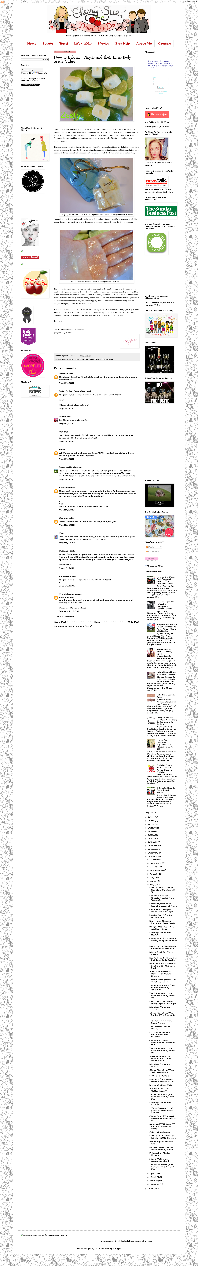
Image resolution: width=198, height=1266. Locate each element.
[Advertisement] (31, 205)
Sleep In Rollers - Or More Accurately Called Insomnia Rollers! (167, 720)
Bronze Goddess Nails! (160, 1085)
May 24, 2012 (66, 383)
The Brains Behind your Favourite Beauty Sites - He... (162, 995)
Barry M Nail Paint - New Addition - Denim (161, 928)
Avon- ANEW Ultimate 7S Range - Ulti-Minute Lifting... (162, 973)
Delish (71, 359)
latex (97, 1248)
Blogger (117, 1248)
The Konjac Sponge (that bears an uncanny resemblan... (162, 987)
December (155, 859)
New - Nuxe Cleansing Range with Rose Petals (162, 922)
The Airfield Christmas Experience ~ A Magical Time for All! (165, 744)
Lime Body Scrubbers (84, 359)
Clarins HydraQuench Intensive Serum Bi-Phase (163, 904)
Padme (62, 416)
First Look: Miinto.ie (159, 1076)
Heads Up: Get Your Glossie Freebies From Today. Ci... (161, 898)
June (152, 881)
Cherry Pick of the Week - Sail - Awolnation (162, 1071)
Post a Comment (65, 616)
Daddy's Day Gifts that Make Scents (160, 916)
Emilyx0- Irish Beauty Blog (72, 391)
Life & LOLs (83, 43)
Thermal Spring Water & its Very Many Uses (162, 980)
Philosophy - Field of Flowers (160, 1154)
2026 (151, 817)
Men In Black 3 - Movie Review (161, 953)
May (152, 884)
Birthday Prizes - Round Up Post (165, 766)
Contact (164, 43)
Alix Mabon (65, 487)
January (154, 1184)
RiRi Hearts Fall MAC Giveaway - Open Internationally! (165, 652)
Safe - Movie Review (159, 1132)
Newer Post (60, 622)
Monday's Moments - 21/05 (160, 1008)
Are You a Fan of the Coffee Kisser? (159, 1090)
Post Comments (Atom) (80, 626)
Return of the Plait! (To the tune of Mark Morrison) (162, 947)
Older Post (133, 622)
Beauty (48, 43)
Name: (155, 77)
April (152, 1173)
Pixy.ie (69, 132)
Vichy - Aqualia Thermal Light (161, 1142)
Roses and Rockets (68, 467)
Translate (42, 73)
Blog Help (123, 43)
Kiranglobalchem (67, 594)
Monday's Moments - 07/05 (160, 1103)
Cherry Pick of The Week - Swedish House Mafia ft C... (162, 1118)
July (152, 877)
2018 (151, 835)
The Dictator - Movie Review (159, 1027)
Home (31, 43)
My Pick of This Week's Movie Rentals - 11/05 (161, 1080)
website (108, 315)
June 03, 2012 (67, 586)
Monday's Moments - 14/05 (160, 1065)
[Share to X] (85, 356)
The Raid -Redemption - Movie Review (161, 1022)
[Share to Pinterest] (90, 356)
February (154, 1180)
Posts (151, 547)
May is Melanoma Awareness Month (159, 1160)
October (154, 867)
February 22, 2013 (69, 611)
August (154, 874)
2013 (151, 853)
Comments (154, 551)
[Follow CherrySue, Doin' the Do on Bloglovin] (30, 245)
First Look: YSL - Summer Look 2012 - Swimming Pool (162, 965)
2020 (151, 828)
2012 (151, 856)
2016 (151, 842)
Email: (155, 82)
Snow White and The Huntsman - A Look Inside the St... (160, 1058)
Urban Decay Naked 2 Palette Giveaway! (166, 673)
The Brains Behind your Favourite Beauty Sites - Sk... (162, 1050)
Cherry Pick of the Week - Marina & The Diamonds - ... (163, 1015)
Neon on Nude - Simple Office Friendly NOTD (161, 1148)
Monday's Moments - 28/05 (160, 933)
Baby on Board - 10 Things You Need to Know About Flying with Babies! (167, 627)
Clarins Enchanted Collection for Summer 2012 (162, 1042)
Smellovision (107, 359)
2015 (151, 846)
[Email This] (81, 356)
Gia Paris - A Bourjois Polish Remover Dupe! (161, 910)
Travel (63, 43)
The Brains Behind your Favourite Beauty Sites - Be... (162, 1096)
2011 (151, 1188)
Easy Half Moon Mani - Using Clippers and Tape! (162, 1002)
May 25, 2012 (67, 525)
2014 (151, 849)
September (155, 870)
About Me (144, 43)
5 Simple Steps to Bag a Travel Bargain (166, 790)
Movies (103, 43)
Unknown (63, 373)
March (153, 1177)
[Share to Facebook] (88, 356)
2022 (151, 824)
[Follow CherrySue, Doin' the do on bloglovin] (151, 560)
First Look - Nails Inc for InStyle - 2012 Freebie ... (162, 1137)
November (155, 863)
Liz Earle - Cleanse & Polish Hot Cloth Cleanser (159, 1034)
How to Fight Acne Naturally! (166, 603)
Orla (61, 432)
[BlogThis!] (83, 356)
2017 (151, 838)
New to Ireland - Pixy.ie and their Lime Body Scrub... (162, 959)
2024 (151, 821)
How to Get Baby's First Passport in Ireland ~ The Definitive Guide (166, 580)
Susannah (64, 551)
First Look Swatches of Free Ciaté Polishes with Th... (162, 890)
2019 (151, 831)
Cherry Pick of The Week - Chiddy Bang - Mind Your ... (163, 940)
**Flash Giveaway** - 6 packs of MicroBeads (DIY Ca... (161, 1110)
